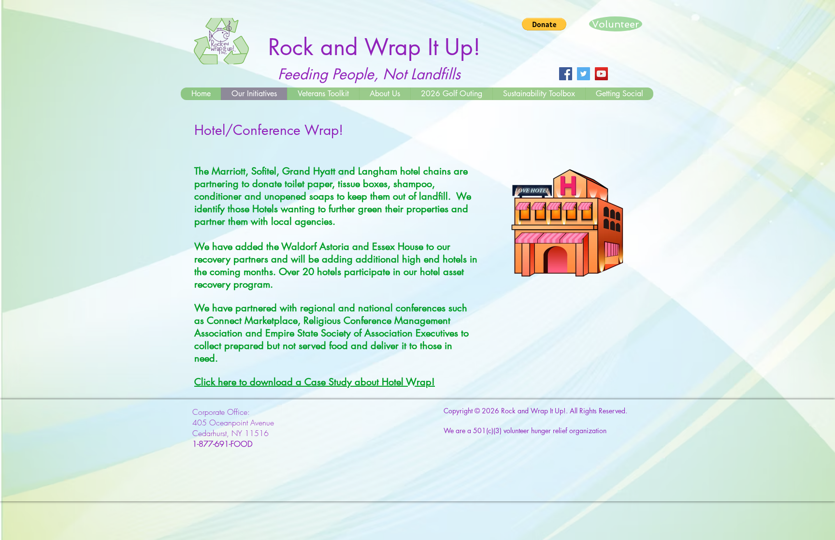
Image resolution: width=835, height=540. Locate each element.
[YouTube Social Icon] (601, 73)
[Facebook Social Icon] (565, 73)
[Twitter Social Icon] (583, 73)
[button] (544, 24)
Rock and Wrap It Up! (533, 410)
